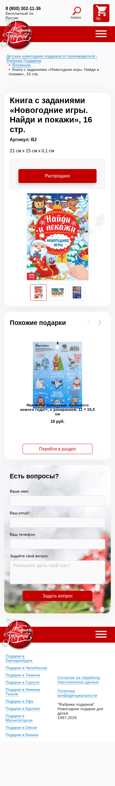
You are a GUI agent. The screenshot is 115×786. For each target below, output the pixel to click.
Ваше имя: (19, 491)
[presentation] (88, 322)
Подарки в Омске (21, 727)
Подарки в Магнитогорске (19, 717)
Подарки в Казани (22, 734)
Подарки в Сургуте (23, 682)
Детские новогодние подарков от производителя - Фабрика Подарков (52, 58)
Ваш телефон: (23, 534)
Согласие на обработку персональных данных (79, 679)
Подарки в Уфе (19, 701)
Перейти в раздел (57, 449)
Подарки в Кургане (23, 708)
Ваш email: (20, 513)
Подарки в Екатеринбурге (19, 658)
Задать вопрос (57, 596)
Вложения (21, 65)
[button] (101, 34)
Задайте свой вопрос (29, 556)
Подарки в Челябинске (26, 668)
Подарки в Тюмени (23, 675)
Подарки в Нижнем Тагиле (23, 691)
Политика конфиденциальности (77, 693)
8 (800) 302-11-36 (23, 8)
